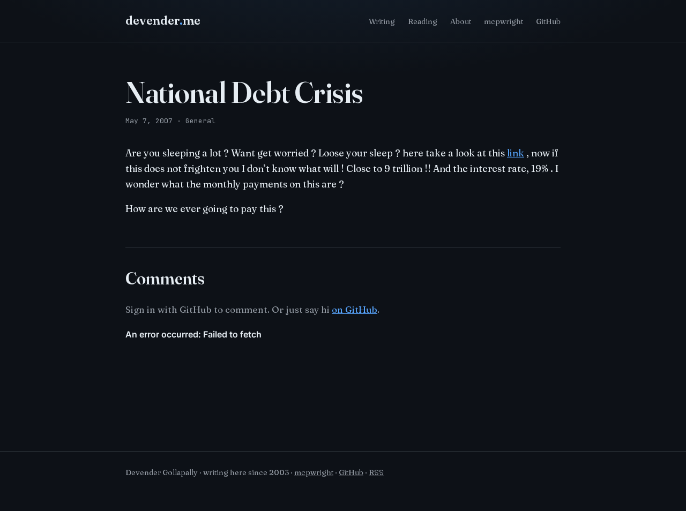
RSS (376, 472)
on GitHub (354, 309)
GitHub (548, 21)
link (515, 153)
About (460, 21)
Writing (382, 21)
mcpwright (503, 21)
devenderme (162, 20)
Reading (422, 21)
